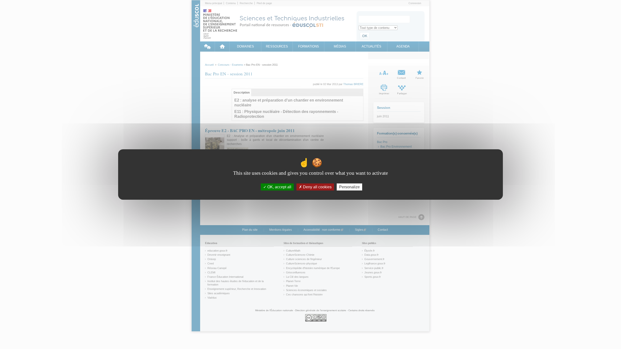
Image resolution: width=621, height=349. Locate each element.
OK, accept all (278, 187)
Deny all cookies (317, 187)
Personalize (349, 187)
